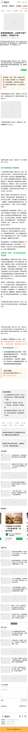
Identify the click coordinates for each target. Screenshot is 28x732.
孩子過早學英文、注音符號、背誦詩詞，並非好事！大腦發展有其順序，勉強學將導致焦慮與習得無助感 (15, 361)
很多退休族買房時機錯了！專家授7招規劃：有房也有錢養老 (19, 484)
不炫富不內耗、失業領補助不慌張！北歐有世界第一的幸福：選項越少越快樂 (19, 616)
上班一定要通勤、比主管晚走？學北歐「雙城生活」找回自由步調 (19, 580)
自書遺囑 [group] (15, 11)
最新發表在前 (22, 706)
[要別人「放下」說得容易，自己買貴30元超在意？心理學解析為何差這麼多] (6, 608)
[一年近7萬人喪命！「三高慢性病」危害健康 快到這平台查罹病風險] (6, 493)
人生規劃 (17, 423)
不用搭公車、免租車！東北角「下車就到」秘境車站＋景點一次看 (19, 642)
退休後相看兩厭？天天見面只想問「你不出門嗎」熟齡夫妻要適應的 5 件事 (19, 562)
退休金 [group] (9, 11)
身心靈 (23, 423)
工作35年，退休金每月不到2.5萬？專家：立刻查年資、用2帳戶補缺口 (19, 669)
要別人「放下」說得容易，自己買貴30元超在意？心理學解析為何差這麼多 (19, 607)
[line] (22, 716)
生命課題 (4, 425)
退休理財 (4, 6)
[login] (23, 2)
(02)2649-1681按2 (11, 721)
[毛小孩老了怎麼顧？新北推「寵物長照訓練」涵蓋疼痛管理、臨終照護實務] (6, 660)
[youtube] (25, 716)
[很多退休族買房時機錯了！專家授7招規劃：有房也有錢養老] (6, 484)
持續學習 (11, 6)
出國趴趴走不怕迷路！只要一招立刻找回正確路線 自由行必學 (19, 466)
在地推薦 (18, 6)
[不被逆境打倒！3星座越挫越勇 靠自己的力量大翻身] (6, 457)
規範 (2, 700)
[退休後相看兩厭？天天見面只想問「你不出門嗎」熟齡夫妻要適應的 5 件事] (6, 562)
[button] (26, 2)
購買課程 (18, 2)
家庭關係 (22, 425)
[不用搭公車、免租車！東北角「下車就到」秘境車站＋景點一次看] (6, 642)
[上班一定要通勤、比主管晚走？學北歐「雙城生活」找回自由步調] (6, 581)
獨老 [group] (26, 11)
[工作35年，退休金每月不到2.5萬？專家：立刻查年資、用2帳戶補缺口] (6, 669)
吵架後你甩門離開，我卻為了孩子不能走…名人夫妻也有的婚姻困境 (19, 553)
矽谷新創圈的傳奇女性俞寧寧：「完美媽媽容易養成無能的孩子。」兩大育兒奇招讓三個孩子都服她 (15, 354)
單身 (11, 425)
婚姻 (3, 423)
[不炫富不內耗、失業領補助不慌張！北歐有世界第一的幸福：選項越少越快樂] (6, 616)
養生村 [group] (3, 11)
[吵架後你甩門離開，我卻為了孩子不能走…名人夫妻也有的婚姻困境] (6, 554)
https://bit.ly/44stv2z (9, 375)
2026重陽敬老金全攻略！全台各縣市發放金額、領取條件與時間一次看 (19, 633)
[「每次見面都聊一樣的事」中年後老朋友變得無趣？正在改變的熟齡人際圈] (6, 589)
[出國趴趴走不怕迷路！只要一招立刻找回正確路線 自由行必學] (6, 466)
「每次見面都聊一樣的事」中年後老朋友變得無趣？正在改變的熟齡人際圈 (19, 589)
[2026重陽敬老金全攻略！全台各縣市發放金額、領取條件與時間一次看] (6, 633)
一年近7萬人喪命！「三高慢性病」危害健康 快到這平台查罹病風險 (19, 492)
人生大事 (9, 423)
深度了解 (19, 539)
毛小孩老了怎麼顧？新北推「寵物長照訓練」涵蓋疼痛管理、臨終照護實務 (19, 660)
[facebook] (19, 716)
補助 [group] (21, 11)
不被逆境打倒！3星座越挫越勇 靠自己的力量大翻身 (19, 456)
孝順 (16, 425)
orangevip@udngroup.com (13, 719)
